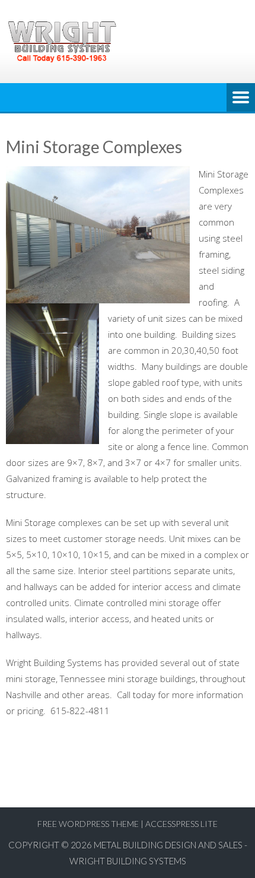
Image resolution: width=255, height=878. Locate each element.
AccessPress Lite (181, 824)
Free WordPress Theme (88, 824)
